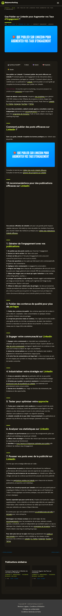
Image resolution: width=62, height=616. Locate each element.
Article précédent (7, 552)
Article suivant (56, 552)
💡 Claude (11, 69)
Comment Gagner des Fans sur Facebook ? (41, 571)
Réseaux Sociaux (11, 576)
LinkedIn (51, 101)
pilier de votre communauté (15, 346)
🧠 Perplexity (46, 65)
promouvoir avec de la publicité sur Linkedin (20, 383)
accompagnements (12, 521)
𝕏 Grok (26, 65)
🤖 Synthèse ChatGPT (14, 65)
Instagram (17, 104)
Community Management (40, 24)
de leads (9, 514)
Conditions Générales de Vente (31, 612)
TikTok (31, 104)
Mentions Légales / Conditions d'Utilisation (31, 606)
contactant (18, 91)
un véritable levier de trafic (44, 512)
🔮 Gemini (36, 65)
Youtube (48, 539)
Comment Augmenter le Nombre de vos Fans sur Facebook (16, 571)
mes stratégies (40, 96)
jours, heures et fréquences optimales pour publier (33, 443)
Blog (13, 8)
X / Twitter (9, 104)
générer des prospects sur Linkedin (34, 173)
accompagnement (31, 111)
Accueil (7, 8)
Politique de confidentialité (31, 609)
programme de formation (21, 114)
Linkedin (51, 24)
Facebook (25, 574)
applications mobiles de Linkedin (24, 480)
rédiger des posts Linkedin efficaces (34, 170)
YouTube (24, 104)
